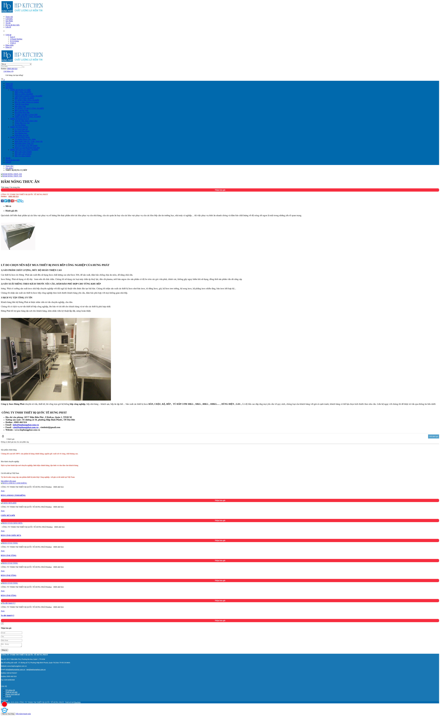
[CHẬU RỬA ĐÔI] (8, 503)
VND (8, 35)
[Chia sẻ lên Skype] (19, 201)
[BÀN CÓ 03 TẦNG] (9, 583)
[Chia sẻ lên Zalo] (22, 201)
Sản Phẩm (9, 21)
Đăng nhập (10, 45)
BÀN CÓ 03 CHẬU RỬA (11, 535)
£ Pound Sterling (16, 39)
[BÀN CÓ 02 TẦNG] (9, 563)
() (8, 71)
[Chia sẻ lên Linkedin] (9, 201)
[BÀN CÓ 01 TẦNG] (9, 543)
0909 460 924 (12, 69)
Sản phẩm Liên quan (8, 481)
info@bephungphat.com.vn (26, 425)
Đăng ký (9, 47)
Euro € (12, 37)
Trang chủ (9, 17)
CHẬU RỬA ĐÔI (8, 515)
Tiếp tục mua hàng (8, 714)
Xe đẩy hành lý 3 (7, 615)
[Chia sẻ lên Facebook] (2, 201)
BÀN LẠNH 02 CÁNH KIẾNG (13, 495)
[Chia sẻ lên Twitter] (5, 201)
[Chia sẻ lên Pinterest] (12, 201)
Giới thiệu (9, 19)
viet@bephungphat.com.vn (25, 427)
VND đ (13, 43)
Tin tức (8, 23)
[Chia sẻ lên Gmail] (15, 201)
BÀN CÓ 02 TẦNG (8, 575)
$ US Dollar (14, 41)
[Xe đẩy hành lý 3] (8, 603)
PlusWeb (77, 702)
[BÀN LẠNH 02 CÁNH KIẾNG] (14, 483)
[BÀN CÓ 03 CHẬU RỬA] (11, 523)
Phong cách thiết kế (13, 694)
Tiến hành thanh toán (23, 714)
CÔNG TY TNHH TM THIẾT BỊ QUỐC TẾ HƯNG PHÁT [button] (24, 655)
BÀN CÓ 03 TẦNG (8, 595)
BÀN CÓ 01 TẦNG (8, 555)
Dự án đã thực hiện (12, 25)
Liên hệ (8, 27)
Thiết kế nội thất (11, 692)
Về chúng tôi (10, 690)
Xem (2, 491)
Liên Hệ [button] (4, 686)
